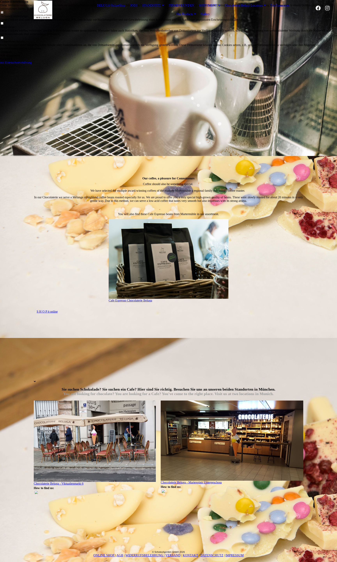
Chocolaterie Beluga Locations (244, 5)
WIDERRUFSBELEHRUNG (144, 555)
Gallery (205, 14)
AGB (119, 555)
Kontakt (190, 555)
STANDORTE (151, 5)
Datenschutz (211, 555)
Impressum (234, 555)
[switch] (2, 23)
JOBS (133, 5)
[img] (58, 10)
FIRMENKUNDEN (181, 5)
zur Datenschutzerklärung (16, 62)
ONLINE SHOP (104, 555)
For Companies (279, 5)
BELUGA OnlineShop (111, 5)
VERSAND (173, 555)
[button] (168, 52)
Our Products (184, 14)
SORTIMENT (208, 5)
